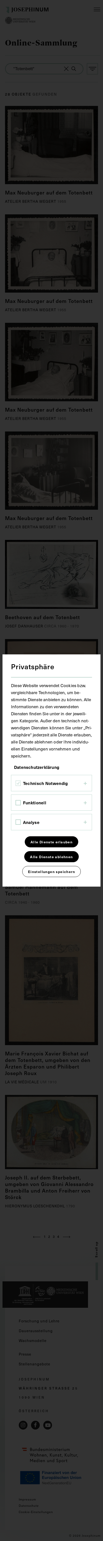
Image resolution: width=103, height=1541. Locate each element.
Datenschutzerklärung (36, 767)
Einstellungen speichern (51, 871)
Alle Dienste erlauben (51, 841)
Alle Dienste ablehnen (51, 856)
